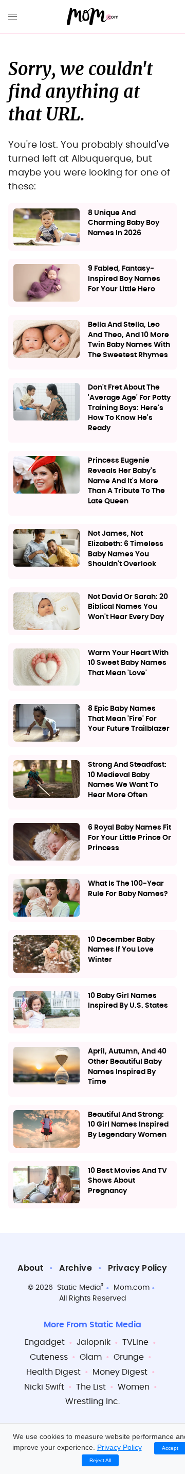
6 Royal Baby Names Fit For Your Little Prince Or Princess (129, 837)
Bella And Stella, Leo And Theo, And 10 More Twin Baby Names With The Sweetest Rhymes (129, 340)
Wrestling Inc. (92, 1401)
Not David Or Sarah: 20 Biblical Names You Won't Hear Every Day (128, 607)
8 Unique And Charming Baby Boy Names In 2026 (123, 223)
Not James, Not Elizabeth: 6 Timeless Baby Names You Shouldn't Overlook (125, 549)
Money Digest (119, 1372)
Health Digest (53, 1372)
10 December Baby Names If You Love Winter (121, 949)
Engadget (45, 1342)
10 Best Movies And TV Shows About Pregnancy (127, 1181)
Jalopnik (93, 1342)
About (30, 1268)
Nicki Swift (44, 1387)
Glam (91, 1357)
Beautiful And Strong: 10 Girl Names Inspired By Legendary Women (128, 1124)
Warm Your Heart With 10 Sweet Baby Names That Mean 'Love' (128, 663)
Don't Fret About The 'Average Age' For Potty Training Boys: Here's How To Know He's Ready (129, 407)
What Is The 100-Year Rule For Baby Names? (128, 889)
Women (134, 1387)
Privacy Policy (138, 1268)
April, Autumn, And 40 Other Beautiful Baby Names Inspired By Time (127, 1066)
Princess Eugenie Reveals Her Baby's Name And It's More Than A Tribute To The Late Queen (126, 480)
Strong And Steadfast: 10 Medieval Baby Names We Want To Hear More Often (127, 780)
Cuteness (49, 1357)
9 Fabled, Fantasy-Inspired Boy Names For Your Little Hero (124, 278)
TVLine (135, 1342)
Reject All (100, 1460)
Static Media (79, 1287)
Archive (75, 1268)
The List (91, 1387)
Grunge (129, 1357)
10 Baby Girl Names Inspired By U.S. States (128, 1001)
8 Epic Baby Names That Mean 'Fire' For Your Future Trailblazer (129, 718)
